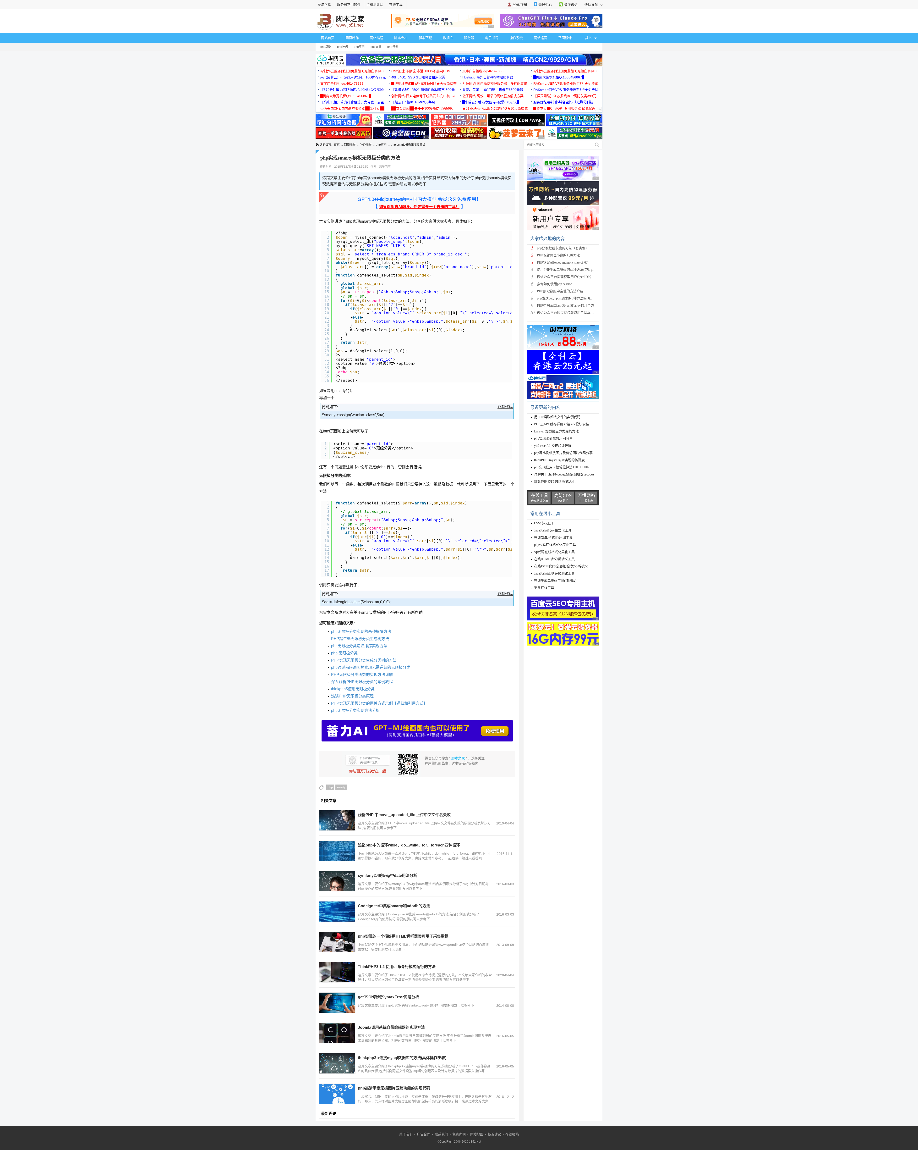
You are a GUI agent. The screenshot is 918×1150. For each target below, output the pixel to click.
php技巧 (342, 47)
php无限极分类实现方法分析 (355, 710)
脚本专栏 (401, 38)
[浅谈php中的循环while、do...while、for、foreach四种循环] (337, 850)
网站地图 (476, 1134)
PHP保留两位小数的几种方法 (558, 255)
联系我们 (441, 1134)
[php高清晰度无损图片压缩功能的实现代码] (337, 1094)
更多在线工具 (544, 588)
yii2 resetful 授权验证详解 (552, 446)
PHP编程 (366, 144)
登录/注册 (520, 4)
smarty (341, 787)
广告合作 (423, 1134)
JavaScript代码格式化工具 (552, 530)
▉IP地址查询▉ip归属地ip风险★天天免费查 (424, 83)
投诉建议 (494, 1134)
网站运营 (540, 38)
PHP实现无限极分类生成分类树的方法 (364, 660)
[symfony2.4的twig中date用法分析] (337, 881)
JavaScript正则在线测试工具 (554, 573)
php (330, 787)
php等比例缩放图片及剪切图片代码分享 (563, 453)
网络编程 (376, 38)
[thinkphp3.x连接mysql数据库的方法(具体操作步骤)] (337, 1063)
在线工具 (396, 4)
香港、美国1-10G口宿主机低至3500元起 (492, 90)
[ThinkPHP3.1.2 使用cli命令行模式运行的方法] (337, 972)
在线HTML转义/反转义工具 (554, 559)
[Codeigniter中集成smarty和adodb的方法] (337, 911)
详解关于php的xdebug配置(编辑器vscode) (564, 474)
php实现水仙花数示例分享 (553, 438)
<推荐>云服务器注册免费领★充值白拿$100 (352, 71)
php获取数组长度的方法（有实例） (563, 248)
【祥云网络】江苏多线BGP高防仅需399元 (564, 96)
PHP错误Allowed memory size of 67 (562, 262)
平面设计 (565, 38)
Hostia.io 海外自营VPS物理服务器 (487, 77)
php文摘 (376, 47)
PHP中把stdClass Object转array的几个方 (565, 305)
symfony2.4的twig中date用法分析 (387, 876)
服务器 (469, 38)
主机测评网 (374, 4)
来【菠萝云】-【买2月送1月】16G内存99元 (353, 77)
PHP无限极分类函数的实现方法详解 (362, 675)
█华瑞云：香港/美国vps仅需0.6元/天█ (490, 102)
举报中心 (545, 4)
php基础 (325, 47)
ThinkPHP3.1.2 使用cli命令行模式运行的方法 (397, 967)
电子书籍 (491, 38)
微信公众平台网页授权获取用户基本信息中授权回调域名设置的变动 (587, 313)
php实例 (359, 47)
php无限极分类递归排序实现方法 (359, 646)
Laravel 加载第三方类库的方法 (556, 431)
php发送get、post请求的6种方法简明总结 (567, 298)
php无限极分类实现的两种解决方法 (361, 632)
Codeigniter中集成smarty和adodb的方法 (394, 906)
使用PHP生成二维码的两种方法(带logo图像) (569, 269)
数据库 (448, 38)
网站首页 (327, 38)
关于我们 (406, 1134)
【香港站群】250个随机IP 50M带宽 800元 (423, 90)
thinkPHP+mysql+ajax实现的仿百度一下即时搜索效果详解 (576, 460)
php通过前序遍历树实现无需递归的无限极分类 (370, 667)
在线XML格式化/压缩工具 (553, 537)
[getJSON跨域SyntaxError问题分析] (337, 1002)
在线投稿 (512, 1134)
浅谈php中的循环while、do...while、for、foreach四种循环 (409, 845)
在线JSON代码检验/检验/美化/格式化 (561, 566)
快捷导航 (592, 4)
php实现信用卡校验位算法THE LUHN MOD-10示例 (571, 467)
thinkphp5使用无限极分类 (353, 689)
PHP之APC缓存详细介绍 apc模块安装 (561, 424)
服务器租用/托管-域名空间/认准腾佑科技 (563, 102)
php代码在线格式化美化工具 (555, 545)
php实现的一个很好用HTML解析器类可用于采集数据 (403, 936)
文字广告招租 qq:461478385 (483, 71)
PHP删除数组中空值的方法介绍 (560, 291)
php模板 (392, 47)
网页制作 (352, 38)
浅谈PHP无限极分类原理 (352, 696)
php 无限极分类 (344, 653)
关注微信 (571, 4)
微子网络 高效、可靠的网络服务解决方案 (493, 96)
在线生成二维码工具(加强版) (555, 580)
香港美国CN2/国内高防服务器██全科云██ (352, 108)
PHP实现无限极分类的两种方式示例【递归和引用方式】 (379, 703)
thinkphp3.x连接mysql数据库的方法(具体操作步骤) (402, 1058)
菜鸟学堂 (324, 4)
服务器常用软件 (349, 4)
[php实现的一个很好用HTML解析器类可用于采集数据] (337, 942)
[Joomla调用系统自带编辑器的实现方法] (337, 1033)
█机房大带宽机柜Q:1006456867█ (558, 77)
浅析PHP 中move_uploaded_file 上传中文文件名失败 (404, 815)
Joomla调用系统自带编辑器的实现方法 (391, 1027)
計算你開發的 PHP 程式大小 (554, 481)
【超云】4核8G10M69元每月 (413, 102)
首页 (337, 144)
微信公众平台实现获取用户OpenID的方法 (567, 277)
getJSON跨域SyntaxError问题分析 (388, 997)
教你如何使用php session (554, 284)
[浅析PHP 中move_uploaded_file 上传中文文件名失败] (337, 820)
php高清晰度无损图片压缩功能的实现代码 (394, 1088)
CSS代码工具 (543, 523)
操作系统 (516, 38)
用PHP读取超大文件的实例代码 (557, 417)
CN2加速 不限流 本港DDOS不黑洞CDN (420, 71)
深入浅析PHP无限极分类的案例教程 (362, 682)
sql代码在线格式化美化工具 (554, 552)
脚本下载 (425, 38)
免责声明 (459, 1134)
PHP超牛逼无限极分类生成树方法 (360, 639)
